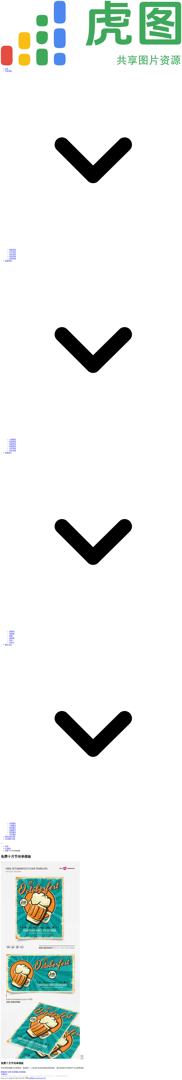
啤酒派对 (4, 1072)
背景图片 (12, 832)
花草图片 (12, 823)
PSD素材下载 (10, 839)
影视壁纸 (12, 446)
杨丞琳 (11, 638)
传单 (9, 1072)
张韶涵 (11, 634)
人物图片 (12, 825)
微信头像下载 (10, 837)
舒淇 (11, 640)
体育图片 (12, 828)
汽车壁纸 (12, 252)
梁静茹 (11, 631)
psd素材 (8, 848)
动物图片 (12, 830)
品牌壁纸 (12, 444)
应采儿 (11, 642)
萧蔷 (11, 636)
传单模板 (15, 1072)
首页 (6, 69)
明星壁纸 (12, 250)
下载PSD (4, 1074)
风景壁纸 (12, 256)
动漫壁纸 (12, 258)
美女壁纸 (12, 254)
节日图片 (12, 834)
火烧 (10, 1078)
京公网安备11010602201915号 (36, 1078)
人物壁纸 (12, 439)
